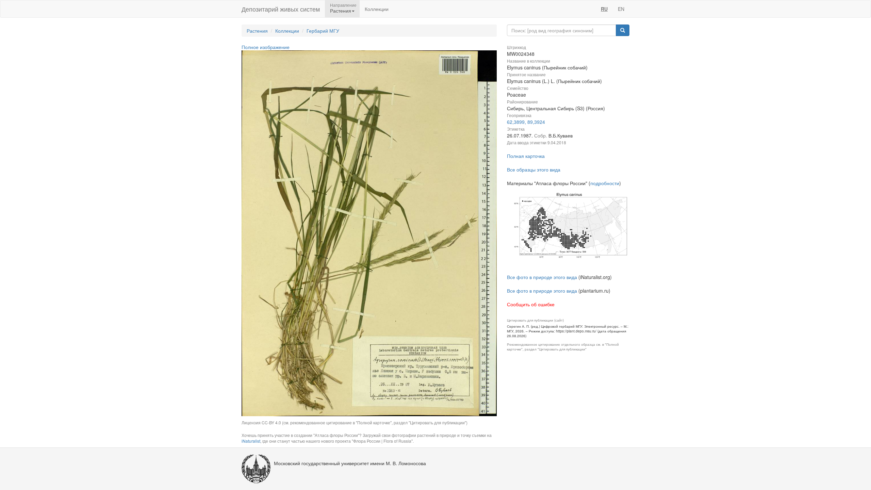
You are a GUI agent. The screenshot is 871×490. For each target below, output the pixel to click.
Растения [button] (340, 10)
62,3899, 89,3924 (526, 121)
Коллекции (377, 8)
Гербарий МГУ (323, 30)
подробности (604, 183)
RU (604, 8)
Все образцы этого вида (533, 169)
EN (621, 8)
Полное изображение (266, 47)
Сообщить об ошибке (531, 304)
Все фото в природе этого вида (542, 277)
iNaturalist (251, 441)
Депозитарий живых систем (281, 8)
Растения (257, 30)
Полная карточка (526, 155)
